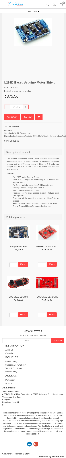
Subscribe (57, 340)
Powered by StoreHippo (51, 456)
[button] (33, 11)
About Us (9, 350)
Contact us (9, 353)
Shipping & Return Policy (15, 365)
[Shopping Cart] (61, 5)
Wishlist (8, 383)
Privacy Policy (11, 372)
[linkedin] (29, 444)
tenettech (15, 126)
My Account (10, 380)
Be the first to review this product (17, 91)
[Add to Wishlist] (39, 117)
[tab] (48, 4)
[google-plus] (35, 444)
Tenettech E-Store (22, 454)
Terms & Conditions (13, 368)
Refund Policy (11, 362)
